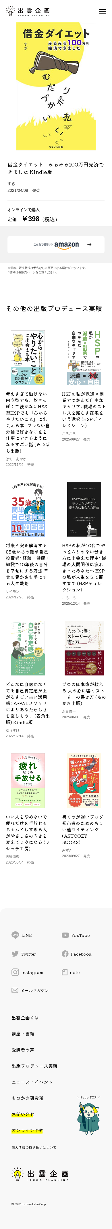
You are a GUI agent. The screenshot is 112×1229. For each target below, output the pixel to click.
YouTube (81, 935)
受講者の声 (22, 1049)
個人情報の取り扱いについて (33, 1147)
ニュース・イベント (32, 1081)
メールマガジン (35, 990)
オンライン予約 (27, 1130)
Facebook (81, 954)
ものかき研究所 (27, 1097)
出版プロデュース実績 (34, 1065)
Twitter (28, 954)
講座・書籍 (22, 1033)
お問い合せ (22, 1114)
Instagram (32, 972)
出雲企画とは (25, 1017)
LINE (27, 935)
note (75, 972)
